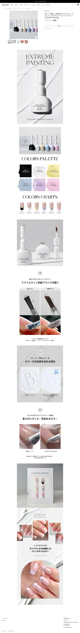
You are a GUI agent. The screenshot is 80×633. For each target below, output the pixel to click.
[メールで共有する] (52, 28)
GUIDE (43, 4)
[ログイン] (74, 4)
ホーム (3, 8)
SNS (29, 4)
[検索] (72, 4)
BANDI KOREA (48, 4)
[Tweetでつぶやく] (50, 28)
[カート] (77, 4)
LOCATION (33, 4)
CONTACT (38, 4)
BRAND (12, 4)
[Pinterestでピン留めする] (48, 28)
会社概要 (3, 620)
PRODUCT (16, 4)
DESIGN (21, 4)
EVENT (25, 4)
